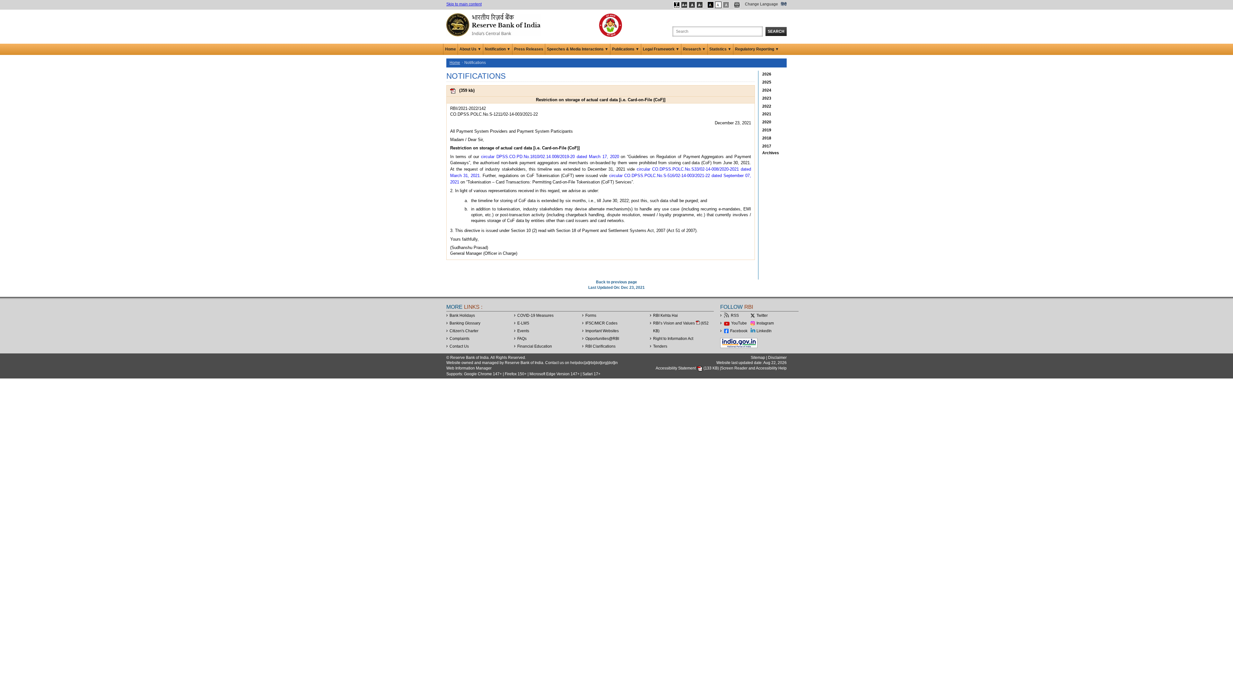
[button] (676, 5)
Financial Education (534, 346)
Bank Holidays (462, 315)
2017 (766, 146)
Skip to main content (464, 4)
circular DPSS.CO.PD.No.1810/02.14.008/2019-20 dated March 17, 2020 (550, 156)
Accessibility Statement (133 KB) (688, 368)
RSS (735, 315)
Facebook (739, 331)
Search (776, 31)
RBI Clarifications (600, 346)
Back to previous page (616, 282)
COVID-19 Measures (535, 315)
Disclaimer (777, 357)
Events (523, 331)
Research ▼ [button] (694, 49)
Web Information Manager (469, 368)
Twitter (762, 315)
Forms (590, 315)
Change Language (761, 4)
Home (450, 49)
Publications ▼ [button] (625, 49)
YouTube (739, 323)
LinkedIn (764, 331)
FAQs (522, 338)
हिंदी (784, 4)
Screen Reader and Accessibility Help (754, 368)
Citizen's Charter (464, 331)
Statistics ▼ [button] (720, 49)
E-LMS (523, 323)
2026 (766, 74)
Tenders (660, 346)
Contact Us (459, 346)
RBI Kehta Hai (665, 315)
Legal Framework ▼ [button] (661, 49)
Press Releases (528, 49)
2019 (766, 130)
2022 (766, 106)
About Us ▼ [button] (470, 49)
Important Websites (602, 331)
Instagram (765, 323)
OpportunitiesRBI (602, 338)
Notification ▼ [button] (498, 49)
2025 (766, 82)
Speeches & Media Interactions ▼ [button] (577, 49)
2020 (766, 122)
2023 (766, 98)
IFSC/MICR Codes (601, 323)
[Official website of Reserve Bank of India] (494, 24)
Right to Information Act (673, 338)
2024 (766, 90)
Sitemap (758, 357)
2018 (766, 138)
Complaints (459, 338)
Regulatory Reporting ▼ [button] (757, 49)
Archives (770, 153)
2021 (766, 114)
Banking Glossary (465, 323)
